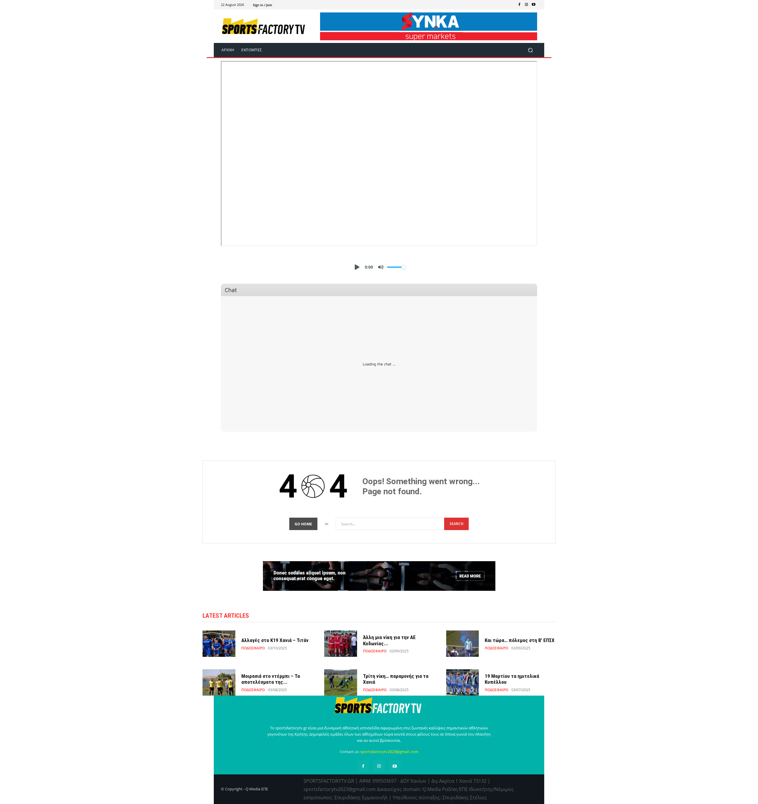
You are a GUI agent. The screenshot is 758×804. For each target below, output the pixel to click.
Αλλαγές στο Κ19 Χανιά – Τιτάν (275, 640)
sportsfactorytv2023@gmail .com (389, 751)
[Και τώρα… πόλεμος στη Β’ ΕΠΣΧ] (462, 643)
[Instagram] (526, 4)
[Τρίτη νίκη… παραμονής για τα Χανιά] (340, 682)
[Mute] (381, 267)
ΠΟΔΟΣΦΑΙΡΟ (253, 648)
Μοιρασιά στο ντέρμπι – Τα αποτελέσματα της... (270, 679)
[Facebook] (519, 4)
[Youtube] (533, 4)
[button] (530, 50)
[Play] (357, 267)
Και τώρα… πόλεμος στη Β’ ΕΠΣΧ (520, 640)
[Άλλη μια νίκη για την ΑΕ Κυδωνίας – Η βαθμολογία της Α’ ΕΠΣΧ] (340, 643)
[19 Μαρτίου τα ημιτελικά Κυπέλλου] (462, 682)
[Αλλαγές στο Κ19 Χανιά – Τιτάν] (219, 643)
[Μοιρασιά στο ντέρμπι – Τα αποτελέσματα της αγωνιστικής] (219, 682)
